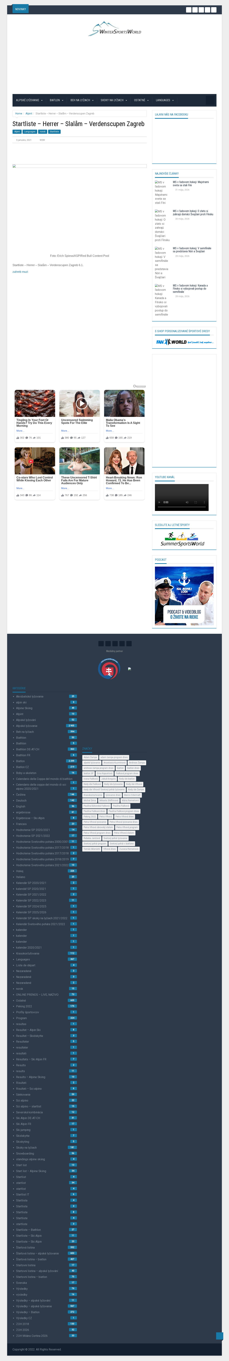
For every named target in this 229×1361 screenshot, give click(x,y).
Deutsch (21, 800)
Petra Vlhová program (127, 827)
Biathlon (21, 737)
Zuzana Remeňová (128, 849)
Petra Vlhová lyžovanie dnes (124, 822)
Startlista (21, 1200)
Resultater (22, 1041)
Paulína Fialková (121, 806)
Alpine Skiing (24, 708)
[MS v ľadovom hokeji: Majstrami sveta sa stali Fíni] (162, 194)
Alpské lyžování (26, 720)
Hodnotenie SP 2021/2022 (33, 836)
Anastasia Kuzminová (114, 762)
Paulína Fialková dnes (94, 811)
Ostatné (140, 100)
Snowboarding (25, 1153)
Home (18, 113)
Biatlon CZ (22, 767)
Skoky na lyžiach (112, 100)
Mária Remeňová (130, 800)
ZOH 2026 (22, 1330)
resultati (21, 1053)
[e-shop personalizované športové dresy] (184, 341)
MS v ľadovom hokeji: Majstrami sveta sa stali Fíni (191, 183)
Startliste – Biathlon (28, 1230)
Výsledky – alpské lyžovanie (34, 1306)
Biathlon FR (23, 755)
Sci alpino (22, 1100)
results (20, 1071)
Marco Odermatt (132, 795)
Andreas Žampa (137, 762)
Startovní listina (25, 1265)
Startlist (21, 1177)
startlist (21, 1183)
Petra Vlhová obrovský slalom (98, 827)
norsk (42, 131)
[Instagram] (188, 10)
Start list (21, 1165)
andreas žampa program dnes (98, 768)
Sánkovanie (23, 1094)
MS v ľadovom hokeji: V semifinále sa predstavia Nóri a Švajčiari (192, 250)
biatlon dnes (133, 768)
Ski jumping (23, 1130)
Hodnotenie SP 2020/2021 (33, 830)
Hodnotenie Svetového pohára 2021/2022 (42, 865)
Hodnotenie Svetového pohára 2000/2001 (42, 841)
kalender (21, 930)
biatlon (120, 768)
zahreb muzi (20, 271)
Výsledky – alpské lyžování (33, 1300)
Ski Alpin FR (23, 1124)
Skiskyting (22, 1141)
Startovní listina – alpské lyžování (37, 1271)
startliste (21, 1224)
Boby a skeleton (26, 773)
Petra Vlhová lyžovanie (95, 822)
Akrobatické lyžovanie (29, 696)
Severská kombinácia (29, 1112)
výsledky (21, 1294)
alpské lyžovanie (92, 762)
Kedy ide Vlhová (134, 784)
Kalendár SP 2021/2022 (31, 894)
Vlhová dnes (109, 849)
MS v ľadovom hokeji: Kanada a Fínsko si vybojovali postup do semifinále (190, 289)
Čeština (20, 794)
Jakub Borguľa (108, 779)
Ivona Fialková (91, 779)
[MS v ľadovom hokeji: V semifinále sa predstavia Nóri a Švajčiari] (162, 264)
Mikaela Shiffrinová (108, 800)
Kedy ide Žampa (136, 789)
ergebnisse (23, 812)
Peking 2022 (24, 1006)
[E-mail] (213, 10)
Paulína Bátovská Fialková (96, 806)
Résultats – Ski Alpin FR (31, 1059)
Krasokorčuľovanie (27, 953)
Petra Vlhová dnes (125, 816)
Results (21, 1065)
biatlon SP (88, 773)
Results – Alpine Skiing (30, 1077)
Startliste (54, 131)
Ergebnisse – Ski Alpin (30, 818)
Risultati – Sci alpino (29, 1088)
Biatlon (55, 100)
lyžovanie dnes (113, 795)
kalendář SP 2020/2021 (31, 889)
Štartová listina (25, 1247)
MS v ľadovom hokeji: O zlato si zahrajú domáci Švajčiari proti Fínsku (193, 212)
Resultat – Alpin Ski (28, 1030)
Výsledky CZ (24, 1318)
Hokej (19, 871)
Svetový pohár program (95, 843)
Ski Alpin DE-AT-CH (28, 1118)
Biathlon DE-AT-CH (27, 749)
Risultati (21, 1083)
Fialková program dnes (127, 773)
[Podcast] (184, 595)
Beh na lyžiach (80, 100)
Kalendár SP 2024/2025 (31, 906)
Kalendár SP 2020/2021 (31, 883)
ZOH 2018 (22, 1324)
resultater (22, 1047)
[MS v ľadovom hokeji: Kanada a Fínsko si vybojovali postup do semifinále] (162, 301)
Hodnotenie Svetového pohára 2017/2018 (42, 847)
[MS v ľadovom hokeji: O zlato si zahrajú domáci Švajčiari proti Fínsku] (162, 227)
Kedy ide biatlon (127, 779)
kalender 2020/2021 (29, 947)
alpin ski (21, 702)
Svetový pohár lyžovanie (115, 838)
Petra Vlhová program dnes (97, 833)
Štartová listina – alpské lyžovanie (37, 1253)
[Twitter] (195, 10)
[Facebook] (207, 10)
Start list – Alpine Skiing (31, 1171)
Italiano (20, 877)
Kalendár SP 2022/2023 (31, 900)
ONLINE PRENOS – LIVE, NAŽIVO (37, 994)
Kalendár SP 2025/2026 (31, 912)
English (20, 806)
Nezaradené (23, 971)
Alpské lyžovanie (28, 100)
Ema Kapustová (104, 773)
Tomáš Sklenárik (92, 849)
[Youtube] (201, 10)
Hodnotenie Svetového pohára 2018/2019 (42, 859)
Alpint (29, 113)
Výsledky (22, 1288)
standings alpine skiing (30, 1159)
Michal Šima (90, 800)
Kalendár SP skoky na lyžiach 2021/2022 (41, 918)
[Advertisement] (114, 65)
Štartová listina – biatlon (31, 1259)
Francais (21, 824)
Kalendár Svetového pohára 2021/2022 (40, 924)
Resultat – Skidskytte (29, 1036)
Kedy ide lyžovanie (113, 784)
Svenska (21, 1283)
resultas (21, 1024)
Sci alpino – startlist (28, 1106)
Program (21, 1018)
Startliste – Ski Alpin (29, 1235)
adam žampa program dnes (114, 757)
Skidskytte (23, 1136)
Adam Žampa (90, 757)
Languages (163, 100)
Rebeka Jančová (92, 838)
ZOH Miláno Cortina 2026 (32, 1336)
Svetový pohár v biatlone (122, 843)
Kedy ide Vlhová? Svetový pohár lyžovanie (104, 789)
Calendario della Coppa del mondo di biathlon (44, 779)
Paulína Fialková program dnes (124, 811)
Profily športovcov (27, 1012)
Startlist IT (22, 1194)
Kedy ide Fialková (92, 784)
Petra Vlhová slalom (124, 833)
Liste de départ (25, 965)
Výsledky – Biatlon (28, 1312)
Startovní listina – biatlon (31, 1277)
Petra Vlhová (105, 816)
